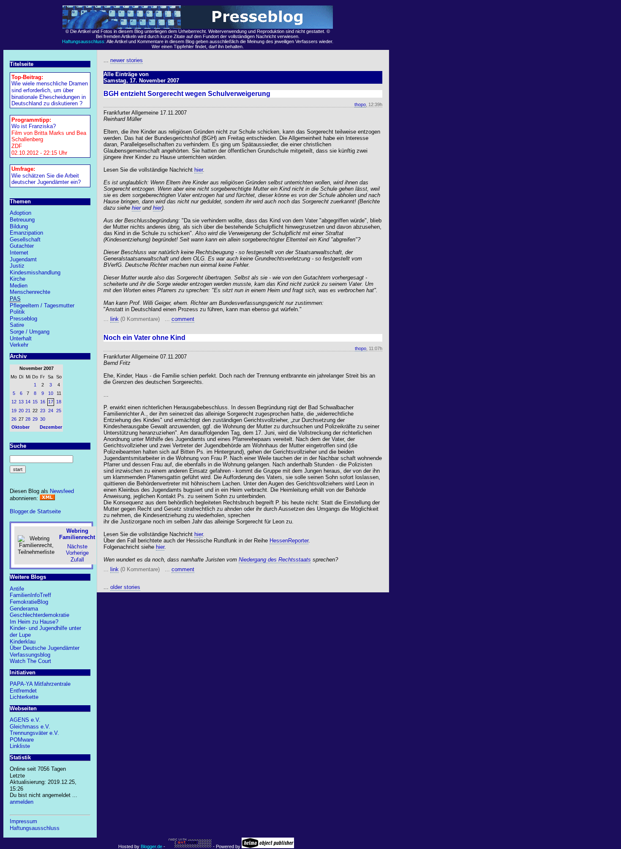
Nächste (77, 546)
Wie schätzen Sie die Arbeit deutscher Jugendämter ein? (46, 179)
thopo (360, 104)
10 (50, 393)
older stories (125, 587)
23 (42, 410)
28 (27, 419)
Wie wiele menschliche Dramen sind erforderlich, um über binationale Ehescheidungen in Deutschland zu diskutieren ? (49, 93)
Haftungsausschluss (35, 828)
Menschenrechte (30, 292)
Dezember (51, 427)
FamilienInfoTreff (30, 595)
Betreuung (22, 219)
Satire (17, 325)
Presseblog (23, 318)
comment (183, 319)
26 (13, 419)
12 (13, 401)
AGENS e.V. (25, 720)
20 (21, 410)
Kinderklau (22, 641)
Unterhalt (21, 338)
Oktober (20, 427)
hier (198, 170)
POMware (22, 740)
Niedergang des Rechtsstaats (275, 559)
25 (58, 410)
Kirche (17, 279)
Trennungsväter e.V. (34, 733)
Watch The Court (30, 661)
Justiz (17, 266)
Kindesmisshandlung (35, 272)
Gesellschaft (25, 239)
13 (21, 401)
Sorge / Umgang (29, 332)
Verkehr (19, 345)
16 (42, 401)
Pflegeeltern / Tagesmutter (42, 305)
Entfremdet (23, 690)
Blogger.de (151, 846)
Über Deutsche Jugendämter (44, 648)
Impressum (23, 821)
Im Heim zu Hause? (34, 622)
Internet (19, 252)
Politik (17, 312)
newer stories (126, 60)
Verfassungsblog (30, 655)
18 (58, 401)
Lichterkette (24, 697)
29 (35, 419)
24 (50, 410)
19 (13, 410)
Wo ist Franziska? (33, 126)
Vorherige (77, 553)
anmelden (21, 802)
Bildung (19, 226)
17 (50, 401)
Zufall (77, 559)
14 (27, 401)
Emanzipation (26, 233)
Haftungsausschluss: (84, 41)
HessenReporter (289, 540)
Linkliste (20, 746)
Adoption (20, 213)
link (114, 319)
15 (35, 401)
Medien (18, 285)
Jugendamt (23, 259)
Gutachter (22, 246)
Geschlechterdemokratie (39, 615)
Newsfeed (62, 491)
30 (42, 419)
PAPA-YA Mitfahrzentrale (40, 684)
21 (27, 410)
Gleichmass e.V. (30, 726)
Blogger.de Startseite (35, 511)
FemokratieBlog (29, 602)
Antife (17, 589)
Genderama (24, 608)
